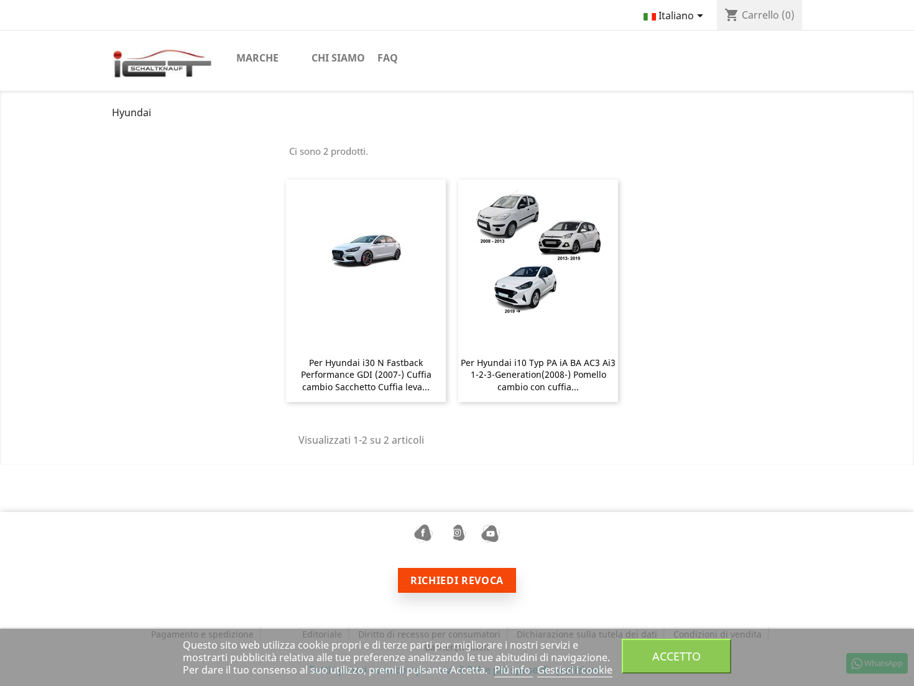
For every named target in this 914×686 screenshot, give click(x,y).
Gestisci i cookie (574, 670)
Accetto (676, 656)
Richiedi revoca (457, 580)
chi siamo (338, 58)
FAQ (387, 58)
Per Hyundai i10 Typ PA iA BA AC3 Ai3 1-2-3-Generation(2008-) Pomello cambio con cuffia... (538, 375)
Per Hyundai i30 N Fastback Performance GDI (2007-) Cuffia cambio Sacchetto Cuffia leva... (366, 375)
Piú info (513, 670)
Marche (257, 58)
